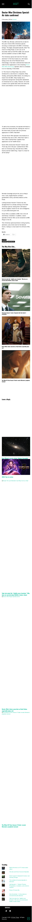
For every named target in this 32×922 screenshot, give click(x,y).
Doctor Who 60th (11, 241)
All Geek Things (15, 917)
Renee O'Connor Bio (14, 890)
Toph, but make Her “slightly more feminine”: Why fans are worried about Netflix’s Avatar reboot (15, 279)
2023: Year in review (7, 477)
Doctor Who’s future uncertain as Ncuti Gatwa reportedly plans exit (15, 347)
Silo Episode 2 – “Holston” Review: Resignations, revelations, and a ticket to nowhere (19, 886)
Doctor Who (4, 241)
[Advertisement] (16, 108)
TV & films (4, 239)
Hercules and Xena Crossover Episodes (19, 871)
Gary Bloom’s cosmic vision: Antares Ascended (15, 458)
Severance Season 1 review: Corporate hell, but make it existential (14, 313)
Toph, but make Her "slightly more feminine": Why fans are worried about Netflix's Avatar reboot (18, 900)
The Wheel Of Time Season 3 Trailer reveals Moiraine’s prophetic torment (16, 381)
